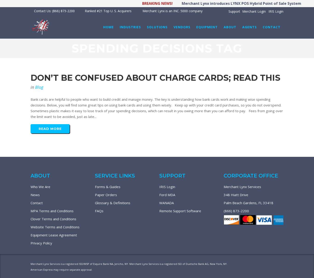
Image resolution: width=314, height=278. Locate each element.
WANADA (166, 203)
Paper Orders (106, 194)
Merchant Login (254, 11)
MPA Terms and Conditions (52, 211)
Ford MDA (167, 194)
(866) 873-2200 (236, 211)
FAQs (99, 211)
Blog (39, 87)
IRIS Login (275, 11)
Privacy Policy (41, 243)
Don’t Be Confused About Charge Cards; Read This (155, 78)
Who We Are (40, 186)
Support (234, 11)
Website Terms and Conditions (55, 227)
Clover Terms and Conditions (53, 219)
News (35, 194)
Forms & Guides (107, 186)
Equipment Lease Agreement (54, 235)
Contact (37, 203)
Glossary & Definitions (112, 203)
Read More (50, 129)
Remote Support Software (180, 211)
